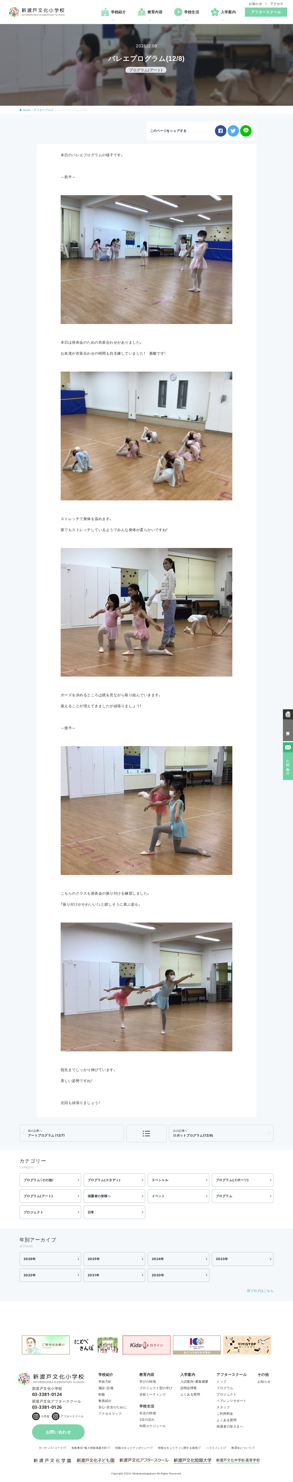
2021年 (93, 1275)
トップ (221, 1381)
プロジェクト (33, 1212)
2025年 (94, 1259)
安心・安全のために (112, 1407)
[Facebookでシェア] (220, 131)
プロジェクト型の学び (156, 1388)
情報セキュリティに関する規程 (178, 1448)
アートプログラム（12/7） (46, 1133)
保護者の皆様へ (99, 1196)
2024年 (158, 1259)
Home (27, 110)
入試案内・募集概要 (194, 1381)
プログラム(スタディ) (104, 1180)
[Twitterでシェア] (233, 131)
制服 (101, 1394)
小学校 (45, 1416)
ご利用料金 (225, 1413)
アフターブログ (44, 110)
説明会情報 (188, 1388)
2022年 (30, 1275)
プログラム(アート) (38, 1196)
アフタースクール (72, 1416)
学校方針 (105, 1381)
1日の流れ (147, 1419)
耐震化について (241, 1448)
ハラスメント (214, 1448)
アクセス (276, 3)
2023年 (222, 1259)
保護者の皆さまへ (230, 1426)
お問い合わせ (58, 1432)
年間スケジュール (152, 1426)
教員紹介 (105, 1401)
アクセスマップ (110, 1413)
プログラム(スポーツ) (232, 1180)
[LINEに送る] (246, 131)
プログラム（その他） (39, 1180)
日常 (91, 1212)
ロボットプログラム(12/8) (193, 1133)
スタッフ (223, 1407)
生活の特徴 (147, 1413)
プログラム (224, 1196)
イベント (158, 1196)
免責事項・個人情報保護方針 (89, 1448)
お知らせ (255, 3)
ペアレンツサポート (231, 1401)
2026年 (30, 1259)
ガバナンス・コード (51, 1448)
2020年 (158, 1275)
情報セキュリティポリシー (132, 1448)
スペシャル (160, 1180)
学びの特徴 (147, 1381)
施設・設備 (105, 1388)
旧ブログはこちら (260, 1291)
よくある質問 (190, 1394)
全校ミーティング (152, 1394)
